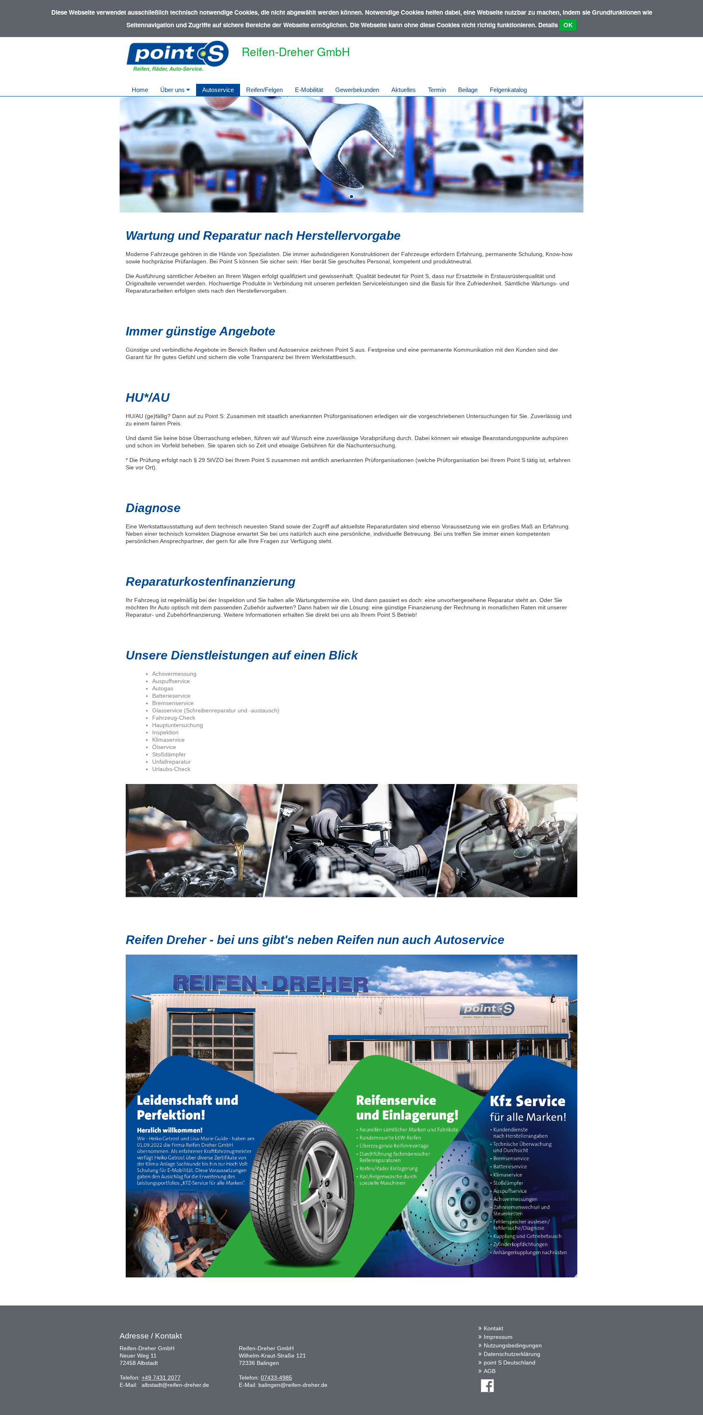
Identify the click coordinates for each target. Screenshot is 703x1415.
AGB (490, 1371)
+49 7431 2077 (161, 1377)
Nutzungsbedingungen (513, 1345)
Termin (437, 89)
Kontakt (493, 1328)
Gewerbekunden (357, 89)
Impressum (498, 1337)
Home (140, 89)
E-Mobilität (309, 89)
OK (568, 25)
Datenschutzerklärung (512, 1354)
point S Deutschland (509, 1362)
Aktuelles (403, 89)
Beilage (468, 89)
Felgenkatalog (508, 89)
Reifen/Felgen (264, 89)
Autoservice (218, 89)
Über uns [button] (173, 89)
